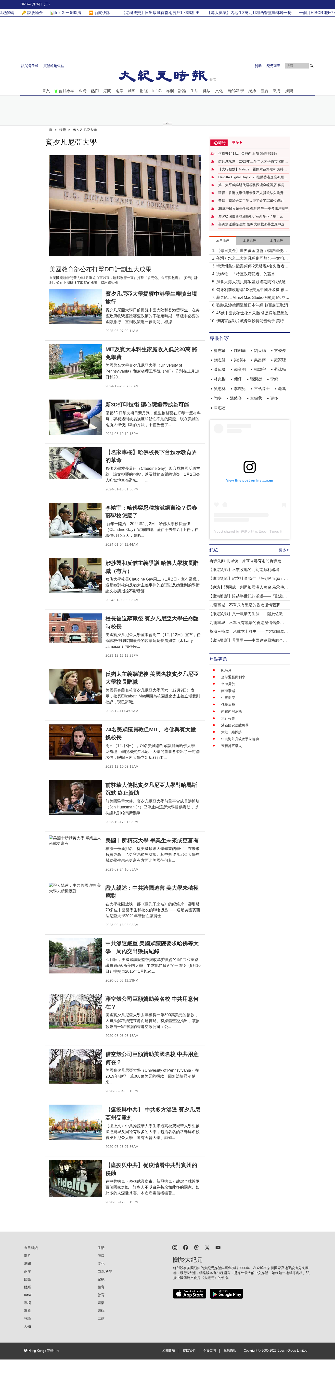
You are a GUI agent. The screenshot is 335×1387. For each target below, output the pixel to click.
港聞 (107, 91)
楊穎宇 (260, 369)
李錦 (274, 379)
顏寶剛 (240, 369)
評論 (182, 91)
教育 (277, 91)
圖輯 (101, 1311)
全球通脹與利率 (233, 677)
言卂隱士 (262, 389)
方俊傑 (280, 350)
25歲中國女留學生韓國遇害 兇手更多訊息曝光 (253, 208)
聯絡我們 (189, 1350)
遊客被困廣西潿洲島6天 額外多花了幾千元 (250, 216)
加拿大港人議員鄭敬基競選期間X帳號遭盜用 (253, 282)
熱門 (95, 91)
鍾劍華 (240, 350)
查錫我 (256, 398)
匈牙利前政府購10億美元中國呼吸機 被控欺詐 (252, 290)
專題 (27, 1311)
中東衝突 (228, 698)
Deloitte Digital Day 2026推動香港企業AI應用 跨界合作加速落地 (252, 177)
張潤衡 (256, 379)
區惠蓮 (220, 408)
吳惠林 (220, 389)
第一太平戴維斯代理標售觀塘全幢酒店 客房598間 (251, 185)
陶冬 (218, 398)
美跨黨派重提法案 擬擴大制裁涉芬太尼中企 (251, 224)
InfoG (157, 91)
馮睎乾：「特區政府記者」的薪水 (245, 274)
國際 (132, 91)
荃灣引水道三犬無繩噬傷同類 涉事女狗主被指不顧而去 (252, 258)
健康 (207, 91)
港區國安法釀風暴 (235, 725)
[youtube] (218, 1247)
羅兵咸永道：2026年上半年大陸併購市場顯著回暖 (253, 161)
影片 (27, 1256)
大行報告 (228, 718)
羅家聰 (280, 360)
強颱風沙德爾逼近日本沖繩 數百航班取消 (252, 305)
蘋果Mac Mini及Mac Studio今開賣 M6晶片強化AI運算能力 (252, 298)
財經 (144, 91)
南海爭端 (228, 691)
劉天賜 (260, 350)
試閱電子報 (30, 66)
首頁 (46, 91)
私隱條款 (229, 1350)
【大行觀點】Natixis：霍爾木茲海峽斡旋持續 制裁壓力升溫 (252, 169)
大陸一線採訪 (231, 732)
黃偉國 (220, 369)
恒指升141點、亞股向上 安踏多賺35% (247, 153)
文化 (219, 91)
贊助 (258, 66)
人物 (27, 1326)
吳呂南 (260, 360)
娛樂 (289, 91)
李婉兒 (240, 389)
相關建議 (168, 1350)
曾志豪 (220, 350)
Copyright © (253, 1350)
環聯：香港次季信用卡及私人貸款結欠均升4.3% (250, 193)
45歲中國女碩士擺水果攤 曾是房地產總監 (252, 313)
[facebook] (185, 1247)
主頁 (48, 130)
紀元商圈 (273, 66)
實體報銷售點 (53, 66)
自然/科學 (235, 91)
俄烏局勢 (228, 705)
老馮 (282, 389)
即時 (83, 91)
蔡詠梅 (280, 369)
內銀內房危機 (231, 711)
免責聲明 (209, 1350)
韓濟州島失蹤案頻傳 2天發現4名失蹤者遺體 (252, 266)
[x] (207, 1247)
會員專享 (66, 91)
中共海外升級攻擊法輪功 (240, 739)
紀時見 (226, 670)
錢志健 (220, 360)
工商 (101, 1318)
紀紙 (252, 91)
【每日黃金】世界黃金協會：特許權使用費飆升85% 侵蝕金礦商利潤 (251, 251)
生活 (194, 91)
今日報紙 (31, 1248)
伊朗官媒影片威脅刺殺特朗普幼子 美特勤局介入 (252, 321)
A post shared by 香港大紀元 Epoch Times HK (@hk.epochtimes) (264, 531)
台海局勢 (228, 684)
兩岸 (119, 91)
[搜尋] (312, 66)
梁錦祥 (240, 360)
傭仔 (238, 379)
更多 (274, 398)
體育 (265, 91)
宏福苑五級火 (231, 746)
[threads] (196, 1247)
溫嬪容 (236, 398)
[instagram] (175, 1247)
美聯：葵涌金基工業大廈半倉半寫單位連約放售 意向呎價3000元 (252, 201)
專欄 (170, 91)
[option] (125, 205)
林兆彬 (220, 379)
